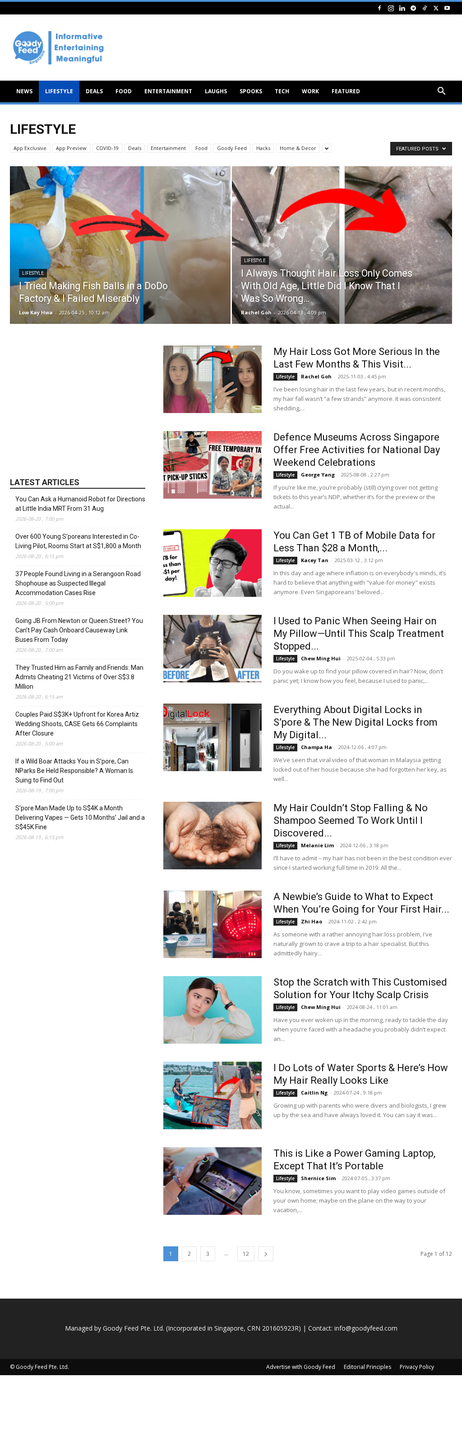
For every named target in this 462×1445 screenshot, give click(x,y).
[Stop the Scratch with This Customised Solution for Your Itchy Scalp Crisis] (212, 1010)
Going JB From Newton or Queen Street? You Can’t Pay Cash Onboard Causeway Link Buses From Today (79, 630)
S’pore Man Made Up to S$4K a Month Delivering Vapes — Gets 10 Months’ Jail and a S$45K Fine (80, 817)
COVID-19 (107, 148)
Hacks (263, 148)
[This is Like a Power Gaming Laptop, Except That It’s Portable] (212, 1181)
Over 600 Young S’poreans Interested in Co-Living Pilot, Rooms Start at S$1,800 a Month (78, 541)
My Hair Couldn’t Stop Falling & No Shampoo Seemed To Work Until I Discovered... (350, 820)
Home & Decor (298, 148)
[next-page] (265, 1253)
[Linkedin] (402, 8)
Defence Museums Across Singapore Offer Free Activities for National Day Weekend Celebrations (356, 450)
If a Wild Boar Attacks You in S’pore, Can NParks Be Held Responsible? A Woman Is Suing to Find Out (74, 771)
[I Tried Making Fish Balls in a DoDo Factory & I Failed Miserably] (120, 261)
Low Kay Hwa (36, 312)
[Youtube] (447, 8)
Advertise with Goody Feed (300, 1367)
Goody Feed (232, 148)
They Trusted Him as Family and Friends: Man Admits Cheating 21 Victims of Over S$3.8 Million (79, 677)
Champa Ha (316, 747)
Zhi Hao (311, 921)
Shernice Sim (318, 1178)
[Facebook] (379, 8)
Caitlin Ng (314, 1092)
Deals (94, 91)
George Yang (318, 474)
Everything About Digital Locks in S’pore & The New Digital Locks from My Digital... (355, 722)
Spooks (251, 91)
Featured (346, 91)
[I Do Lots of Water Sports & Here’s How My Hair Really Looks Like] (212, 1095)
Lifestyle (59, 91)
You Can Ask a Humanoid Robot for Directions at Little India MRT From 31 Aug (80, 503)
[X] (436, 8)
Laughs (216, 91)
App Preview (71, 148)
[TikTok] (425, 8)
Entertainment (168, 91)
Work (310, 91)
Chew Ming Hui (321, 658)
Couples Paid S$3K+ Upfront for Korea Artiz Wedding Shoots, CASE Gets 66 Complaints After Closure (77, 724)
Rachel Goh (256, 312)
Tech (282, 91)
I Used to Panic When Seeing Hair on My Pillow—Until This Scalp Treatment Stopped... (358, 633)
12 (246, 1254)
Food (124, 91)
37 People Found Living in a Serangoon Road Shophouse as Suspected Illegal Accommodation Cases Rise (78, 583)
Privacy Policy (417, 1367)
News (24, 91)
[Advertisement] (77, 401)
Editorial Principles (367, 1367)
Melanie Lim (317, 845)
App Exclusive (30, 148)
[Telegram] (413, 8)
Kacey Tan (314, 560)
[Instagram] (391, 8)
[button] (441, 92)
